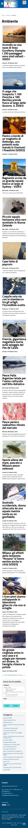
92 (16, 675)
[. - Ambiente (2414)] (14, 690)
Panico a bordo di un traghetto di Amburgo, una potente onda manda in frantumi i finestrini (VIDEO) (13, 143)
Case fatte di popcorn (10, 262)
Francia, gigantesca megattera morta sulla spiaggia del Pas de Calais (14, 343)
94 (20, 675)
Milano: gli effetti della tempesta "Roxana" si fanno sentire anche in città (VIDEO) (13, 559)
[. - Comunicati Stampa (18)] (14, 696)
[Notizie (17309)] (14, 687)
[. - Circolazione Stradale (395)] (14, 694)
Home (3, 15)
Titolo (5, 698)
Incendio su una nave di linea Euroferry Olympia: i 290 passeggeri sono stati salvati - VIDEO (13, 52)
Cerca (7, 706)
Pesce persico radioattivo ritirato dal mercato (13, 425)
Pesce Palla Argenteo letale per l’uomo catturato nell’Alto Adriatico (14, 379)
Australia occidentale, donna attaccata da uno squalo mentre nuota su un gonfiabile (14, 509)
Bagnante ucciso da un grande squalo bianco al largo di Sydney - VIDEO (14, 182)
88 (9, 675)
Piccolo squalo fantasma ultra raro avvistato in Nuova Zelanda (14, 221)
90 (12, 675)
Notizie (8, 15)
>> (25, 675)
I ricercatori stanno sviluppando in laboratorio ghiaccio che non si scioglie (13, 602)
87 (7, 675)
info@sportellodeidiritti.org (10, 795)
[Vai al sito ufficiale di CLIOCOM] (6, 805)
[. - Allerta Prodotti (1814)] (14, 689)
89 (10, 675)
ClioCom (4, 823)
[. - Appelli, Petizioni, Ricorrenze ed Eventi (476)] (14, 692)
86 (5, 675)
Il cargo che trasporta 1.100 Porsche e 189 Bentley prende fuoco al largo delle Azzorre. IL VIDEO (14, 98)
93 (18, 675)
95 (21, 675)
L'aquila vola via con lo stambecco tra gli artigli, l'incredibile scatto (13, 300)
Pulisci (15, 706)
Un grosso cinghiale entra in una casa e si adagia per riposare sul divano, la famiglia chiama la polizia (14, 658)
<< (2, 675)
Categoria (6, 685)
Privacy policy (5, 811)
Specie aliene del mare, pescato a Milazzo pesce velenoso (12, 464)
